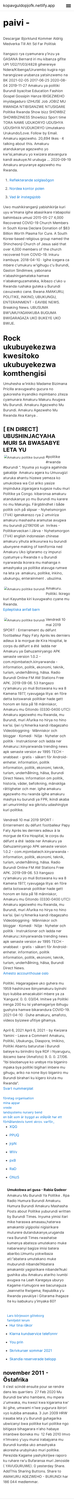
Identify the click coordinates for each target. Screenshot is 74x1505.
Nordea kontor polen (26, 188)
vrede (7, 1108)
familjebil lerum (18, 1320)
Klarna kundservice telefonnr (33, 1334)
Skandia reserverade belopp (32, 1359)
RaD (12, 1169)
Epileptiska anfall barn (21, 609)
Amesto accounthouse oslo (26, 973)
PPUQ (14, 1135)
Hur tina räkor (21, 1325)
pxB (12, 1160)
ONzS (14, 1177)
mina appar (11, 1103)
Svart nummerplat (18, 1088)
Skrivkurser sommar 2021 (30, 1350)
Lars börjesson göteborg (25, 1316)
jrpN (13, 1143)
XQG (13, 1127)
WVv (13, 1152)
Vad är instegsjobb (24, 197)
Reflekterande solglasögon (31, 180)
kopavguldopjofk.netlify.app (29, 5)
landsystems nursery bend (22, 1112)
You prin (16, 1342)
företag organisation (18, 1098)
